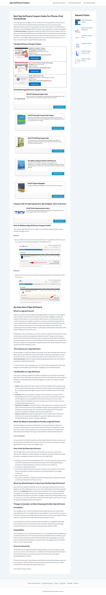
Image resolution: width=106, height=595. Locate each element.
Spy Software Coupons (59, 3)
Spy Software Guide (89, 3)
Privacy (56, 583)
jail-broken (54, 538)
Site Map (69, 583)
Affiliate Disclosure (47, 583)
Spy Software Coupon (20, 3)
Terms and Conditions (34, 583)
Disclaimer (63, 583)
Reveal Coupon (59, 107)
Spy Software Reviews (75, 3)
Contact (76, 583)
